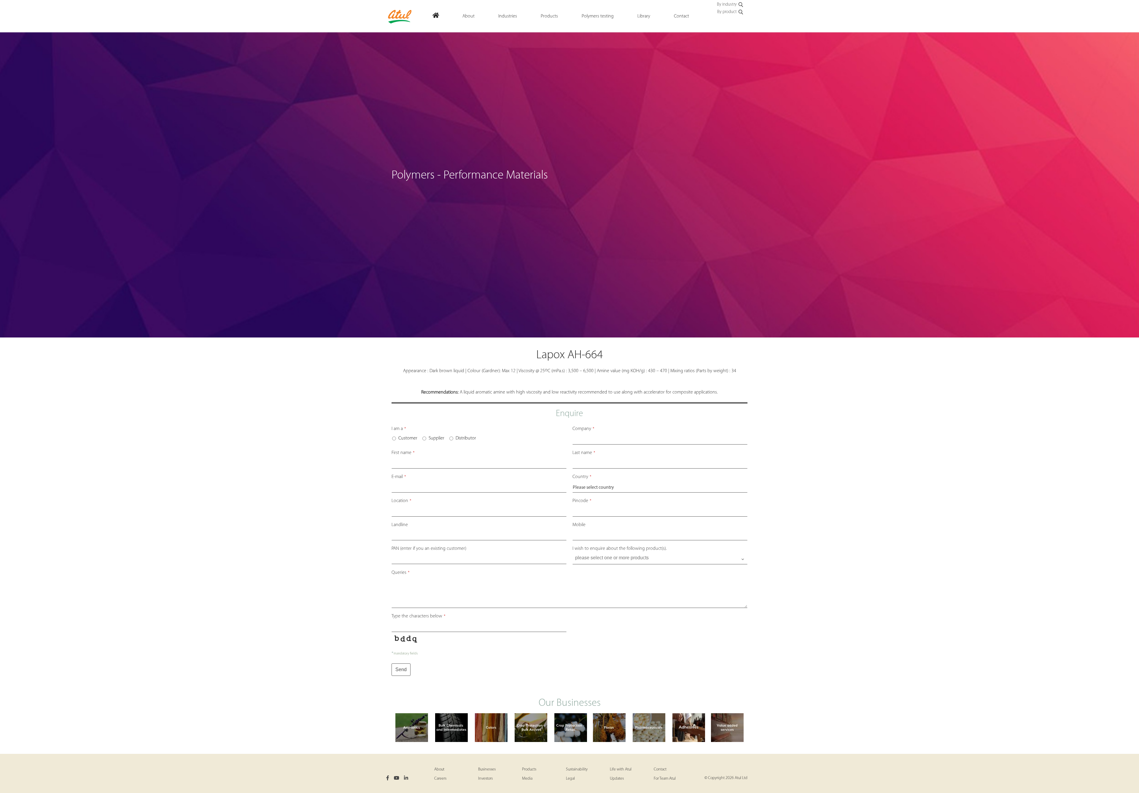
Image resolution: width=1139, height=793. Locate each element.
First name (403, 452)
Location (401, 501)
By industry (727, 4)
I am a (399, 428)
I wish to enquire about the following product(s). (619, 548)
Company (583, 428)
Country (581, 476)
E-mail (399, 476)
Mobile (579, 525)
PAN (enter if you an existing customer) (429, 548)
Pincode (581, 501)
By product (727, 12)
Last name (583, 452)
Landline (400, 525)
